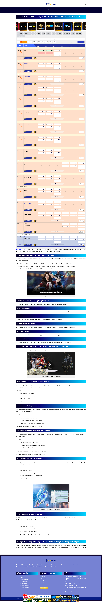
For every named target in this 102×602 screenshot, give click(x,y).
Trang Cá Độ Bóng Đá (27, 10)
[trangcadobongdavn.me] (51, 4)
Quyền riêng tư (24, 583)
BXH (60, 10)
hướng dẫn (46, 10)
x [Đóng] (25, 594)
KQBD (57, 10)
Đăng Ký (43, 576)
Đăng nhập (43, 578)
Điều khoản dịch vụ (25, 579)
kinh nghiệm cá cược (66, 10)
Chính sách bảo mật (25, 581)
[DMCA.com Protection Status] (44, 587)
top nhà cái (40, 10)
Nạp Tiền (43, 580)
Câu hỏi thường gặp (25, 587)
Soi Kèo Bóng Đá (75, 10)
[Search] (85, 4)
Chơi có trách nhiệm (25, 585)
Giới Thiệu (23, 577)
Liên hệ (42, 585)
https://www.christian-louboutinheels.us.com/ (25, 549)
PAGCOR (56, 311)
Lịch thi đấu (52, 10)
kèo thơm (35, 10)
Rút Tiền (43, 582)
